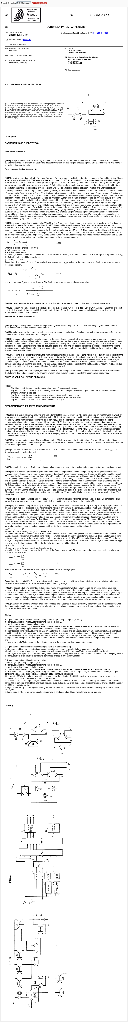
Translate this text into (8, 3)
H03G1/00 (96, 33)
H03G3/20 (104, 33)
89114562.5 (27, 40)
